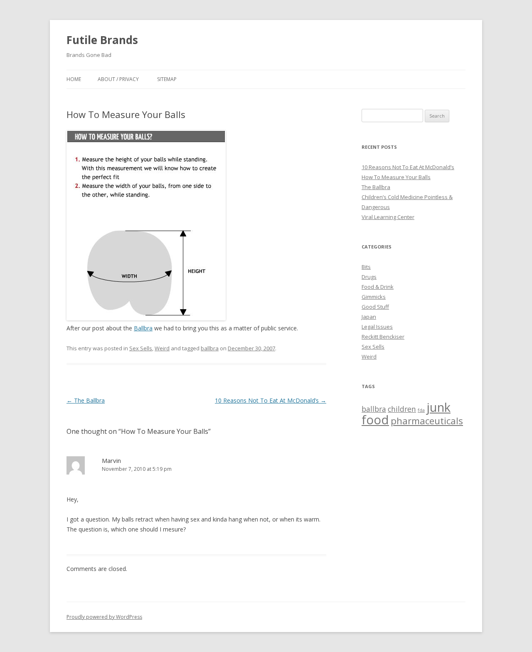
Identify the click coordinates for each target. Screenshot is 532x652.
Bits (366, 267)
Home (73, 79)
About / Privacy (118, 79)
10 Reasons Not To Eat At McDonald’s (270, 400)
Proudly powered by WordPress (104, 616)
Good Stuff (375, 306)
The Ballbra (85, 400)
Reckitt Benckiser (383, 336)
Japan (369, 316)
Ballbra (143, 328)
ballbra (210, 348)
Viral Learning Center (388, 217)
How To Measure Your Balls (396, 177)
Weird (162, 348)
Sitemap (167, 79)
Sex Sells (140, 348)
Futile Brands (102, 39)
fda (421, 410)
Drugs (369, 276)
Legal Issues (377, 326)
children (402, 409)
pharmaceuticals (427, 420)
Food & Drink (378, 286)
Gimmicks (374, 296)
